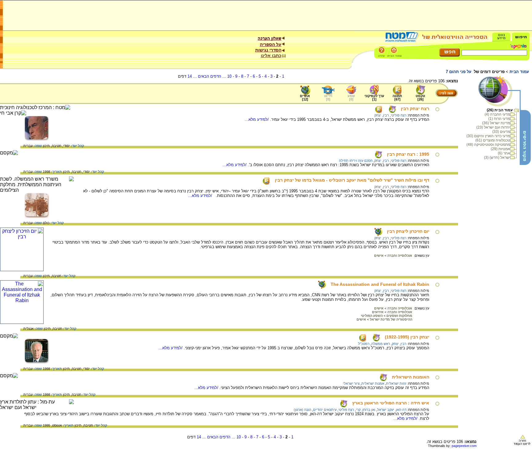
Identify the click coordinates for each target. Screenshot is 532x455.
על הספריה (270, 44)
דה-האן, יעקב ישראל (391, 410)
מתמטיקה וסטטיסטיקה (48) (488, 144)
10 (229, 76)
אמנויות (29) (500, 149)
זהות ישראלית (396, 383)
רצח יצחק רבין (415, 108)
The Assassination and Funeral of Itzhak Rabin (380, 284)
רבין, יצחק (381, 115)
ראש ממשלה (380, 344)
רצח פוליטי (398, 115)
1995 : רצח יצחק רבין (408, 154)
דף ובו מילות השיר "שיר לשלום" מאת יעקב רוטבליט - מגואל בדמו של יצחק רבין (352, 180)
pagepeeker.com (464, 446)
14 (189, 76)
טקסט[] (420, 97)
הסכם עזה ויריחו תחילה (356, 160)
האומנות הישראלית (410, 377)
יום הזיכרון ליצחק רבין (408, 231)
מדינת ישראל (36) (496, 123)
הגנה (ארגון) (302, 410)
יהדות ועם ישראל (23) (493, 127)
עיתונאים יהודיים (325, 410)
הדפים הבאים (209, 76)
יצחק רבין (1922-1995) (407, 336)
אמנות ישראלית (372, 383)
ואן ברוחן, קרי (365, 410)
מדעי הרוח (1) (499, 119)
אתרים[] (305, 97)
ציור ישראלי (351, 383)
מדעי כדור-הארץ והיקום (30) (488, 136)
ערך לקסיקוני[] (374, 97)
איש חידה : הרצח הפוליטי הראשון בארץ (390, 402)
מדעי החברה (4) (497, 114)
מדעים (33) (501, 131)
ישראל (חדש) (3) (497, 157)
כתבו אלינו (271, 55)
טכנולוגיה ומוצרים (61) (492, 140)
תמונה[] (397, 97)
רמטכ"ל (363, 344)
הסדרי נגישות (268, 49)
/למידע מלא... (257, 119)
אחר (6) (504, 153)
